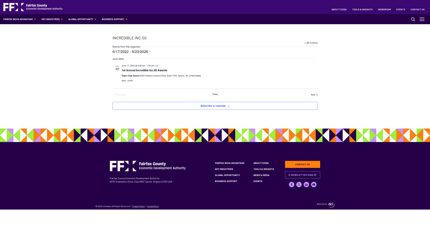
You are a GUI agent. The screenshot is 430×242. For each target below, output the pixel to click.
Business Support (113, 19)
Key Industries (50, 19)
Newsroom (384, 9)
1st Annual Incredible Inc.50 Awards (144, 70)
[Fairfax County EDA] (32, 7)
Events (400, 9)
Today (215, 94)
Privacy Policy (138, 206)
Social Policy (153, 206)
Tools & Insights (362, 9)
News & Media (261, 175)
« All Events (311, 42)
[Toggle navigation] (422, 19)
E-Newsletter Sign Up (303, 174)
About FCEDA (339, 9)
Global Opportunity (80, 19)
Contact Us (418, 9)
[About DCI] (332, 205)
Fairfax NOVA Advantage (18, 19)
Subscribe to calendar (213, 105)
